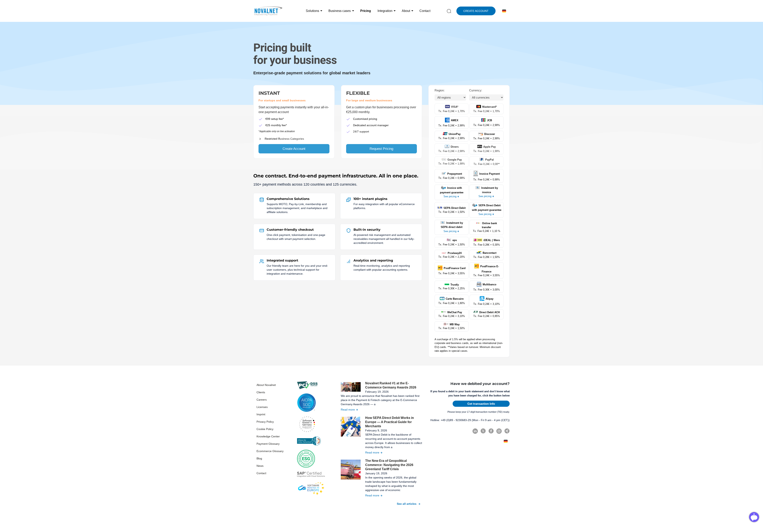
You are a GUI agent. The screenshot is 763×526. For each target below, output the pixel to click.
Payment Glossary (268, 443)
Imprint (261, 414)
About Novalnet (266, 385)
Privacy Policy (265, 421)
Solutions (312, 11)
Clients (261, 392)
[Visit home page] (268, 11)
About (406, 11)
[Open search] (448, 11)
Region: (439, 90)
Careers (262, 399)
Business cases (339, 11)
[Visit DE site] (503, 11)
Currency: (475, 90)
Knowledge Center (268, 436)
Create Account (294, 149)
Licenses (262, 407)
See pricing (449, 196)
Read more (348, 409)
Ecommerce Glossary (270, 451)
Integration (385, 11)
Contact (424, 11)
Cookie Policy (265, 429)
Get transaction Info (481, 403)
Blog (259, 458)
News (260, 465)
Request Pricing (381, 149)
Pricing (365, 11)
